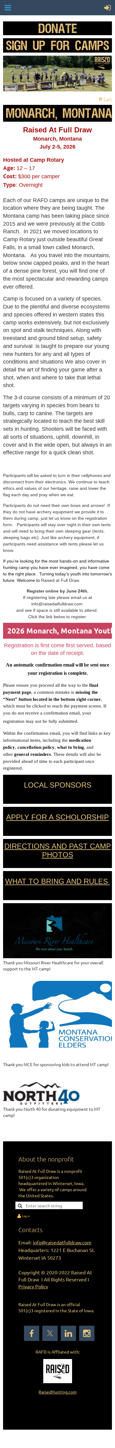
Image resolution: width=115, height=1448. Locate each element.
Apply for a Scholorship (57, 817)
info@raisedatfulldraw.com (62, 1242)
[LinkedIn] (68, 1333)
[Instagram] (86, 1333)
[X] (50, 1333)
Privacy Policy (33, 1286)
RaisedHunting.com (58, 1391)
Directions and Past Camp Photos (57, 850)
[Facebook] (31, 1333)
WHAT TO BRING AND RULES (57, 881)
